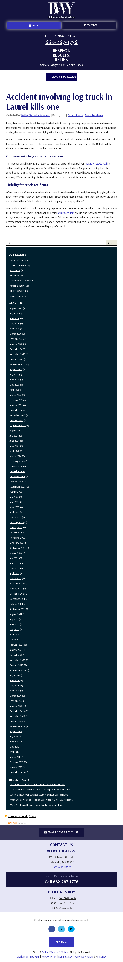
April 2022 (14, 573)
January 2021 (16, 649)
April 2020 (15, 690)
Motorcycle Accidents (20, 280)
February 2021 (16, 644)
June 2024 (15, 440)
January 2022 (16, 588)
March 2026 (15, 333)
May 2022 (15, 568)
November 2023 (17, 476)
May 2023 (15, 507)
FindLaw (101, 956)
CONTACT (92, 25)
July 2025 (14, 374)
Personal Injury (17, 285)
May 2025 (15, 384)
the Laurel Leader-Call (96, 163)
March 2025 (15, 394)
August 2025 (16, 369)
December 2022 (17, 532)
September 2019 (17, 726)
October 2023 (16, 481)
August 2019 (16, 731)
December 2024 (17, 410)
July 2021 (14, 619)
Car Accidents (75, 115)
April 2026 (14, 328)
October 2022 (16, 542)
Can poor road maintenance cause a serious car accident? (39, 794)
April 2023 (14, 512)
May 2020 (15, 685)
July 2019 (14, 736)
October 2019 (16, 721)
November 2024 (17, 415)
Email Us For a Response (63, 832)
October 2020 (16, 665)
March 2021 (15, 639)
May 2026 (15, 323)
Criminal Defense (18, 265)
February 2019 (16, 761)
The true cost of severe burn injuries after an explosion (37, 784)
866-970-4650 (67, 898)
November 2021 (17, 598)
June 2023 (15, 501)
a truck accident (66, 213)
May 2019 (14, 746)
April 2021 (14, 634)
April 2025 (14, 389)
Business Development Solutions (75, 956)
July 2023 (14, 496)
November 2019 (17, 716)
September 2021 (17, 608)
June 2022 (15, 563)
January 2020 (16, 705)
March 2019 (15, 756)
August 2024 (16, 430)
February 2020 (17, 700)
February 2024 (17, 461)
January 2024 (16, 466)
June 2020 (15, 680)
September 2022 (18, 547)
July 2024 (14, 435)
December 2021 (17, 593)
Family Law (15, 270)
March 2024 (15, 456)
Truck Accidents (94, 115)
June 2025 (15, 379)
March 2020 (16, 695)
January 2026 (16, 343)
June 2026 (15, 318)
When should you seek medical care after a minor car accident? (41, 799)
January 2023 (16, 527)
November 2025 (17, 354)
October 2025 (16, 359)
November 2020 (17, 659)
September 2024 (18, 425)
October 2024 (16, 420)
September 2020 (18, 670)
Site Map (35, 956)
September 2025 (18, 364)
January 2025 (16, 405)
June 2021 (14, 624)
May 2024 (15, 445)
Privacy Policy (49, 956)
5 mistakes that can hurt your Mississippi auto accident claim (40, 789)
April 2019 (14, 751)
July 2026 (14, 313)
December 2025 (17, 348)
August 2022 (16, 552)
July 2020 (14, 675)
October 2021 (16, 603)
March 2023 (15, 517)
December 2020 (17, 654)
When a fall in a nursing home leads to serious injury (37, 804)
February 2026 (17, 338)
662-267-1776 (61, 42)
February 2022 (17, 583)
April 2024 (14, 450)
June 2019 (14, 741)
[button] (34, 25)
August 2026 (16, 308)
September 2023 (18, 486)
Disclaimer (22, 956)
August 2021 (16, 614)
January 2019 (16, 767)
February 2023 (17, 522)
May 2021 (14, 629)
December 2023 (17, 471)
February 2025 (17, 399)
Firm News (15, 275)
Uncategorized (17, 295)
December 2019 (17, 710)
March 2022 (15, 578)
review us (61, 941)
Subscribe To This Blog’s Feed (22, 816)
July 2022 (14, 558)
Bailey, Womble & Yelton (35, 115)
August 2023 (16, 491)
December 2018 (17, 772)
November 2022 (17, 537)
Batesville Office (61, 867)
